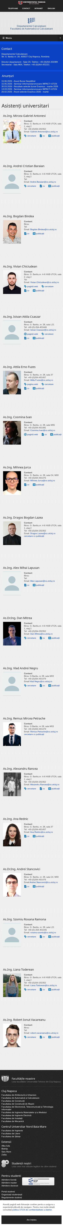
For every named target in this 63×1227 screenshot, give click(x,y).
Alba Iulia (5, 1146)
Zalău (4, 1154)
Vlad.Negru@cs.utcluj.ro (41, 681)
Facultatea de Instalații (11, 1118)
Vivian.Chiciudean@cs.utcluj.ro (44, 282)
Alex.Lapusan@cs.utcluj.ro (42, 581)
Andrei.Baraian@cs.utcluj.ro (43, 182)
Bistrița (4, 1149)
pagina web (32, 384)
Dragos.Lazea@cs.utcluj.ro (42, 533)
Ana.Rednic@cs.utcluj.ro (41, 832)
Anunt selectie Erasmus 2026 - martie (31, 92)
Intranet (39, 8)
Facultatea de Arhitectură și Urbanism (18, 1095)
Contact (26, 8)
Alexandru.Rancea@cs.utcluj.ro (44, 784)
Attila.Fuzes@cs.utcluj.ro (41, 380)
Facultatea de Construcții (13, 1101)
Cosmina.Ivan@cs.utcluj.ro (42, 430)
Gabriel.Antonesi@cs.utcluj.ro (44, 131)
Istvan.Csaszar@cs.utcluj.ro (43, 330)
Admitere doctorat (9, 1185)
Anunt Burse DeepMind (24, 81)
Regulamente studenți (11, 1197)
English (51, 8)
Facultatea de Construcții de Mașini (17, 1104)
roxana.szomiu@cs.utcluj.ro (43, 932)
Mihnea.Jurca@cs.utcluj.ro (42, 480)
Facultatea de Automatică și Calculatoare (20, 1098)
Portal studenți (8, 1191)
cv (44, 136)
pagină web (32, 286)
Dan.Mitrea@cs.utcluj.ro (41, 634)
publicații (56, 136)
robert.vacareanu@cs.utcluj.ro (44, 1033)
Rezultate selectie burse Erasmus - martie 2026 (36, 86)
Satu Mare (6, 1151)
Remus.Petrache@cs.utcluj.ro (44, 731)
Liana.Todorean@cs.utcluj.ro (43, 985)
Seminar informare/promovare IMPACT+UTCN (35, 84)
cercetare (31, 136)
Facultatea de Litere (10, 1133)
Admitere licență (8, 1180)
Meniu (8, 38)
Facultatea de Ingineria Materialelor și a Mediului (24, 1112)
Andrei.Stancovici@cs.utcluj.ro (44, 882)
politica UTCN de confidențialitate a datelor (32, 1210)
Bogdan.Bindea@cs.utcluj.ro (43, 229)
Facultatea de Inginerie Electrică (16, 1115)
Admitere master (9, 1183)
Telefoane (13, 8)
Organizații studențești (11, 1194)
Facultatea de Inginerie (12, 1130)
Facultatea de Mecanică (12, 1121)
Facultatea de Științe (11, 1136)
